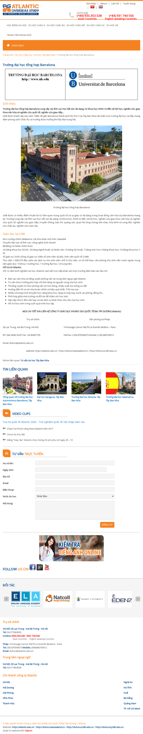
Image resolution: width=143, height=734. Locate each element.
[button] (71, 45)
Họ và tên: (8, 463)
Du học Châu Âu (56, 25)
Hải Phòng (8, 692)
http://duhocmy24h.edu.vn (109, 727)
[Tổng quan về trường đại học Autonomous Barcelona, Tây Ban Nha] (17, 393)
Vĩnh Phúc (8, 698)
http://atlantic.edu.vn (23, 727)
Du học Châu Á (36, 25)
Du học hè (112, 25)
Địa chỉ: (6, 476)
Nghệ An (128, 682)
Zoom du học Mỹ (16, 434)
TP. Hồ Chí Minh (132, 708)
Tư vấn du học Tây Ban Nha (35, 360)
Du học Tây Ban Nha (44, 54)
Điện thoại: (8, 490)
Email (5, 483)
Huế (126, 692)
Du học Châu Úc (96, 25)
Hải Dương (8, 687)
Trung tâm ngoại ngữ (19, 35)
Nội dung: (8, 503)
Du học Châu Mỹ (76, 25)
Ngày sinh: (8, 470)
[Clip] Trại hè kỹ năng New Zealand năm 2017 (30, 428)
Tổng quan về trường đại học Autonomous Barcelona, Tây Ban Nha (18, 400)
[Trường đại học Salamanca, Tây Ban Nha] (121, 393)
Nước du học (9, 496)
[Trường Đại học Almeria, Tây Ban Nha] (86, 393)
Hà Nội (6, 682)
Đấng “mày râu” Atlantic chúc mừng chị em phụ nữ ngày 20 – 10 (40, 440)
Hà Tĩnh (128, 687)
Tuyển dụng (129, 3)
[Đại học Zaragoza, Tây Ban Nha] (52, 393)
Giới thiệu (91, 3)
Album (103, 3)
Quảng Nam (130, 703)
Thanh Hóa (8, 703)
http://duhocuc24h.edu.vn (80, 727)
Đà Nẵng (128, 698)
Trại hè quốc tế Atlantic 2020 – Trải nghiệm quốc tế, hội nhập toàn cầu (44, 422)
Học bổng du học (17, 25)
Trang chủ (4, 25)
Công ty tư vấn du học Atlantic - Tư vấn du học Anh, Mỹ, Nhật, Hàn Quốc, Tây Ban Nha (21, 8)
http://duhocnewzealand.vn (50, 727)
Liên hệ (115, 3)
